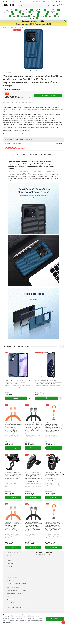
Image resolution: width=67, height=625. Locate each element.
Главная (6, 27)
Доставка (13, 1)
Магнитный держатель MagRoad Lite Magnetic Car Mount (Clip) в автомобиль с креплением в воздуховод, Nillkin (53, 476)
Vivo (42, 16)
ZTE (59, 16)
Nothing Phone (31, 14)
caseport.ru (7, 622)
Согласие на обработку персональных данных (14, 586)
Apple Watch (39, 10)
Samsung (24, 16)
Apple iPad (6, 12)
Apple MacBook (24, 10)
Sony (15, 16)
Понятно (55, 619)
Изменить (29, 139)
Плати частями (11, 569)
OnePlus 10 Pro (24, 27)
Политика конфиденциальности (16, 583)
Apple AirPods (10, 10)
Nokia (43, 14)
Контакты (9, 566)
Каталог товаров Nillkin (14, 605)
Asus (16, 12)
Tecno (34, 16)
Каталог (6, 1)
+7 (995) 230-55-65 (58, 1)
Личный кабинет (12, 580)
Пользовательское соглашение (16, 590)
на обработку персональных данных (21, 620)
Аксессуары (31, 18)
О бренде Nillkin (11, 602)
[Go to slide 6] (36, 70)
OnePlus (52, 14)
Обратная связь (11, 596)
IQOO (53, 12)
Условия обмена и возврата (15, 593)
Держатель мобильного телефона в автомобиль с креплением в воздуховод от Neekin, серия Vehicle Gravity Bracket (13, 476)
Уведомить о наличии (48, 95)
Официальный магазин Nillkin (16, 607)
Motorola (18, 14)
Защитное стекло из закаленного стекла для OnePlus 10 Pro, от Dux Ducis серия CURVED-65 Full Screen (48, 382)
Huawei (35, 12)
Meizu (9, 14)
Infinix (44, 12)
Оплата (20, 1)
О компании (10, 575)
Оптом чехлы (10, 563)
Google (25, 12)
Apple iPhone (52, 10)
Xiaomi (51, 16)
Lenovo (59, 12)
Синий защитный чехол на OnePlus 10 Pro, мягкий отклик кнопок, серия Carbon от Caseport (17, 382)
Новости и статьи (12, 577)
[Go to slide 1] (30, 70)
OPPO (6, 16)
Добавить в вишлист (13, 89)
